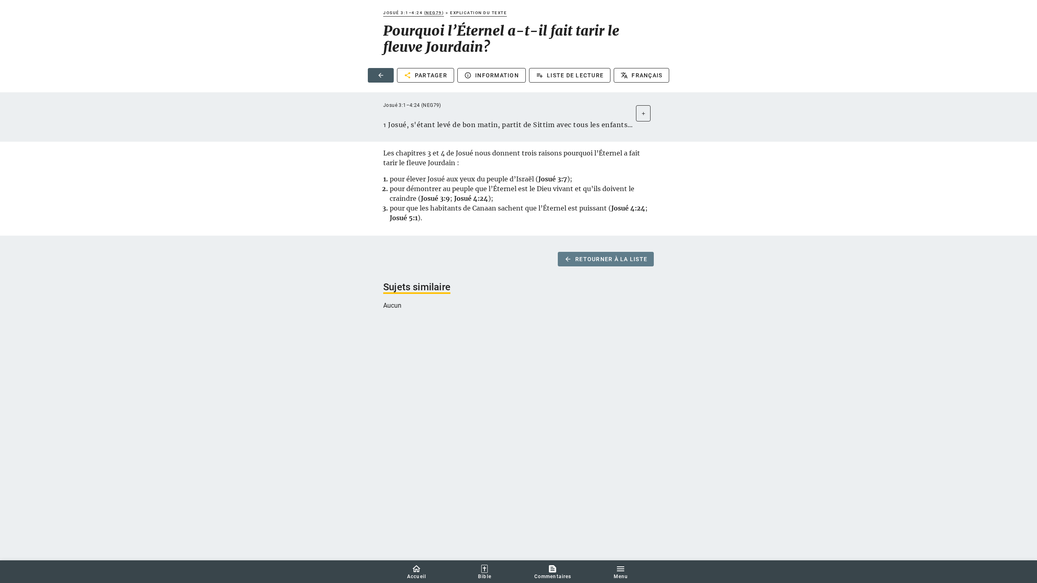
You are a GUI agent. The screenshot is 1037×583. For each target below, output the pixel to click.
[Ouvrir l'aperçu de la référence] (643, 113)
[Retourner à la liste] (381, 75)
